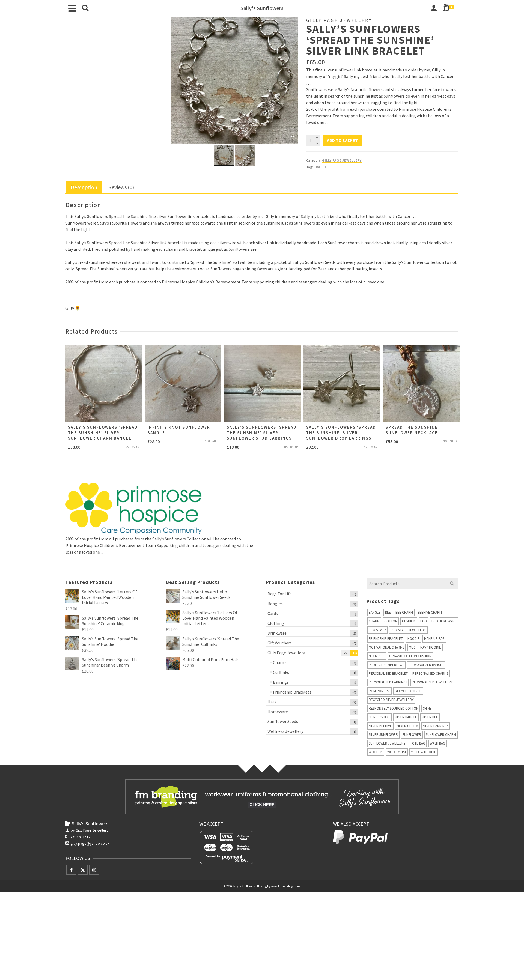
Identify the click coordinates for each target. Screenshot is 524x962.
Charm (374, 621)
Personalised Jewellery (432, 682)
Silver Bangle (406, 717)
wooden (376, 752)
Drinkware (277, 633)
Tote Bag (417, 743)
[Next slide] (252, 155)
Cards (272, 613)
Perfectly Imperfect (386, 664)
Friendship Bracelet (386, 638)
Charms (280, 662)
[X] (83, 870)
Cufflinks (281, 672)
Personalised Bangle (426, 664)
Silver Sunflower (383, 734)
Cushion (409, 621)
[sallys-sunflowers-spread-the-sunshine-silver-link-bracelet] (234, 80)
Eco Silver (377, 630)
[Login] (433, 8)
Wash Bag (437, 743)
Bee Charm (404, 612)
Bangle (374, 612)
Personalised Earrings (388, 682)
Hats (271, 701)
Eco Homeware (444, 621)
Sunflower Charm (441, 734)
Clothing (275, 623)
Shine (427, 708)
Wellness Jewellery (285, 731)
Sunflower (412, 734)
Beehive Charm (430, 612)
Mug (412, 647)
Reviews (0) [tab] (121, 187)
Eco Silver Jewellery (408, 630)
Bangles (275, 603)
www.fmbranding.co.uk (285, 886)
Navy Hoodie (430, 647)
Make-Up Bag (434, 638)
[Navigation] (72, 8)
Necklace (377, 656)
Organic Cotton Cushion (410, 656)
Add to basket (342, 140)
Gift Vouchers (279, 643)
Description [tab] (84, 187)
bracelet (322, 167)
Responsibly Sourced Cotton (393, 708)
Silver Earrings (435, 726)
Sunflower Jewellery (387, 743)
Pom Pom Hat (379, 691)
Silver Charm (407, 726)
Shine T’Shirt (379, 717)
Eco (423, 621)
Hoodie (413, 638)
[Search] (85, 8)
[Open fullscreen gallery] (292, 138)
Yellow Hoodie (423, 752)
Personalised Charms (430, 673)
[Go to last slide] (216, 155)
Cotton (390, 621)
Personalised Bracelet (388, 673)
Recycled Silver (408, 691)
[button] (224, 155)
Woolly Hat (396, 752)
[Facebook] (71, 870)
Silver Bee (430, 717)
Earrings (281, 682)
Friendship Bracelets (292, 692)
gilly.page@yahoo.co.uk (90, 843)
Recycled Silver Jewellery (391, 699)
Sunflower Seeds (282, 721)
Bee (388, 612)
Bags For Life (279, 593)
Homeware (277, 711)
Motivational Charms (386, 647)
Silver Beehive (380, 726)
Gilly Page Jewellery (342, 160)
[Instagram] (94, 870)
